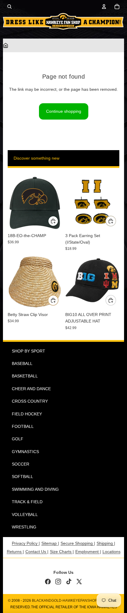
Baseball (22, 363)
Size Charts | (62, 551)
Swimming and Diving (35, 489)
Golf (17, 438)
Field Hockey (27, 414)
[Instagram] (58, 581)
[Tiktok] (68, 581)
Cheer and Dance (31, 388)
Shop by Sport (28, 351)
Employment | (88, 551)
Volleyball (25, 514)
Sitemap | (50, 543)
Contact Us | (36, 551)
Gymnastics (25, 451)
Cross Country (30, 401)
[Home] (5, 45)
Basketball (25, 376)
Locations (111, 551)
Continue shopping (63, 111)
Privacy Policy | (26, 543)
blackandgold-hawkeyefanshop (64, 600)
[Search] (9, 6)
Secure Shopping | (78, 543)
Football (23, 426)
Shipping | (106, 543)
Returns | (15, 551)
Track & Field (27, 501)
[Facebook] (47, 581)
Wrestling (24, 527)
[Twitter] (79, 581)
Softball (22, 476)
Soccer (20, 464)
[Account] (103, 6)
